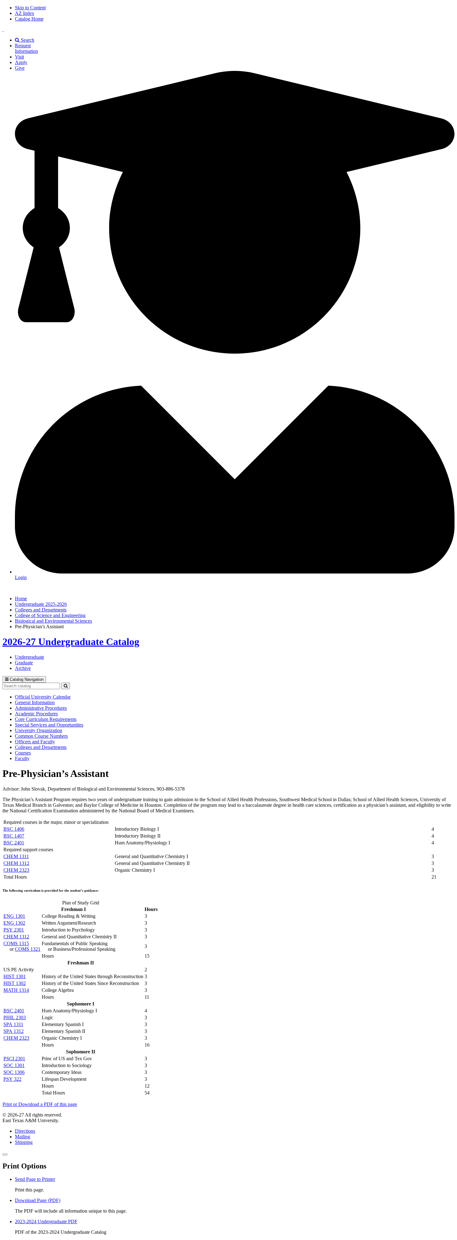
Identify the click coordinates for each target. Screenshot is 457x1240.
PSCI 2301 (14, 1058)
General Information (35, 702)
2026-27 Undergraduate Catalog (70, 641)
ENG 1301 (14, 916)
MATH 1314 (16, 990)
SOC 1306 (14, 1072)
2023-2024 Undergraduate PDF (46, 1221)
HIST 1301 (14, 976)
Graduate (24, 662)
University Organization (38, 730)
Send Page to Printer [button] (35, 1179)
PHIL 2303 (14, 1017)
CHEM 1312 (16, 863)
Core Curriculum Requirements (45, 719)
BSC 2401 (13, 842)
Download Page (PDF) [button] (37, 1200)
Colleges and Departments (41, 609)
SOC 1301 (14, 1065)
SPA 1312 (13, 1031)
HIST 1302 (14, 983)
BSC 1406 (13, 829)
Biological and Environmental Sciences (53, 621)
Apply (21, 62)
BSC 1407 (13, 835)
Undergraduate (29, 657)
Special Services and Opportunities (49, 724)
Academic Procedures (36, 713)
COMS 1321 (27, 949)
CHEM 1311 (16, 856)
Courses (23, 752)
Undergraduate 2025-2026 (41, 604)
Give (20, 68)
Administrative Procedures (41, 708)
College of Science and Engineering (50, 615)
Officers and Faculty (35, 741)
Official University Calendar (43, 696)
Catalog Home (29, 18)
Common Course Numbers (41, 736)
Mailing (22, 1136)
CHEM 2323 (16, 870)
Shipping (24, 1142)
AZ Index (24, 13)
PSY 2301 (13, 929)
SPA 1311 (13, 1024)
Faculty (22, 758)
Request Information (26, 48)
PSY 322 (12, 1079)
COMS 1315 (16, 943)
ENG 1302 (14, 923)
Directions (25, 1131)
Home (21, 598)
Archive (23, 668)
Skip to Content (30, 7)
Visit (19, 56)
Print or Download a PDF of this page (39, 1104)
